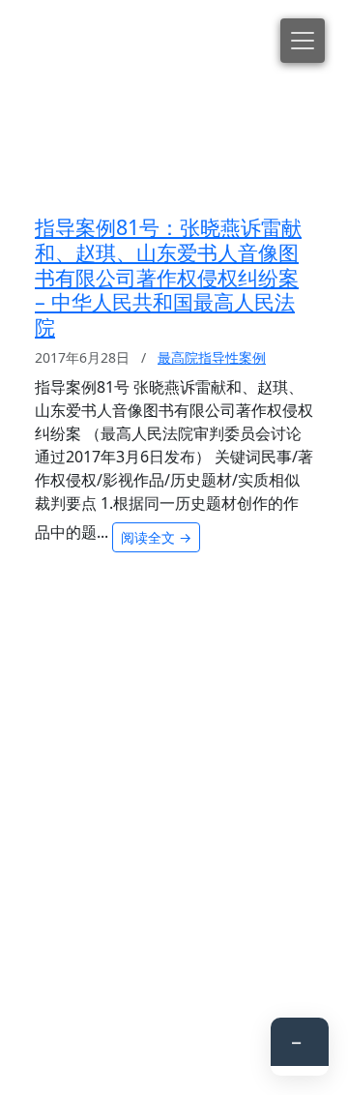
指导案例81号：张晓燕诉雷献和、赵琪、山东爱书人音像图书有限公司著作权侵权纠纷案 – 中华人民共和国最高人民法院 (168, 276)
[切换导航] (302, 40)
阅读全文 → (156, 537)
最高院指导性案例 (212, 357)
